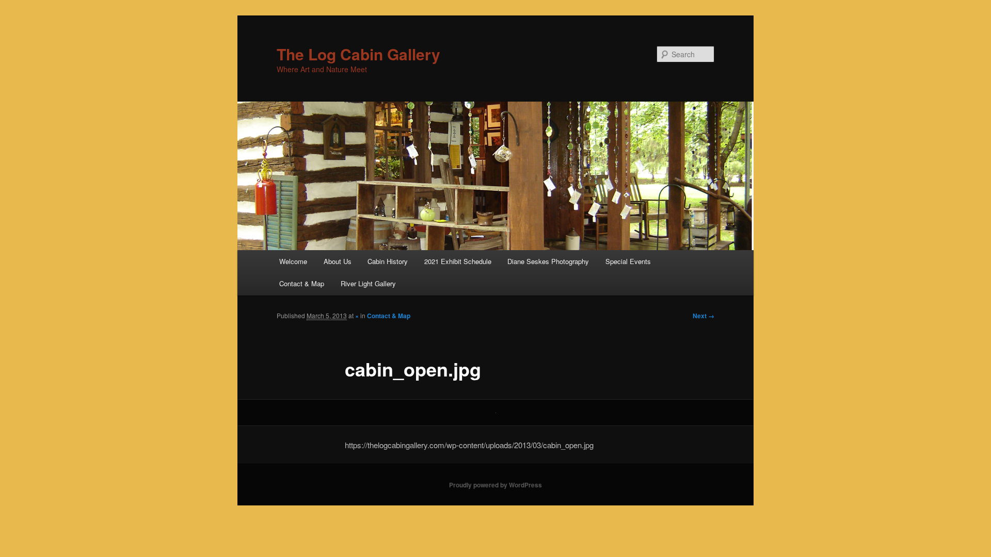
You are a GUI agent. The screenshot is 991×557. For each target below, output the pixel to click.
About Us (337, 261)
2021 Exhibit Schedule (457, 261)
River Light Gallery (368, 283)
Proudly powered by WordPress (495, 484)
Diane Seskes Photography (548, 261)
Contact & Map (301, 283)
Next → (703, 315)
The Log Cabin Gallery (358, 54)
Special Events (628, 261)
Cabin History (387, 261)
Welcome (293, 261)
